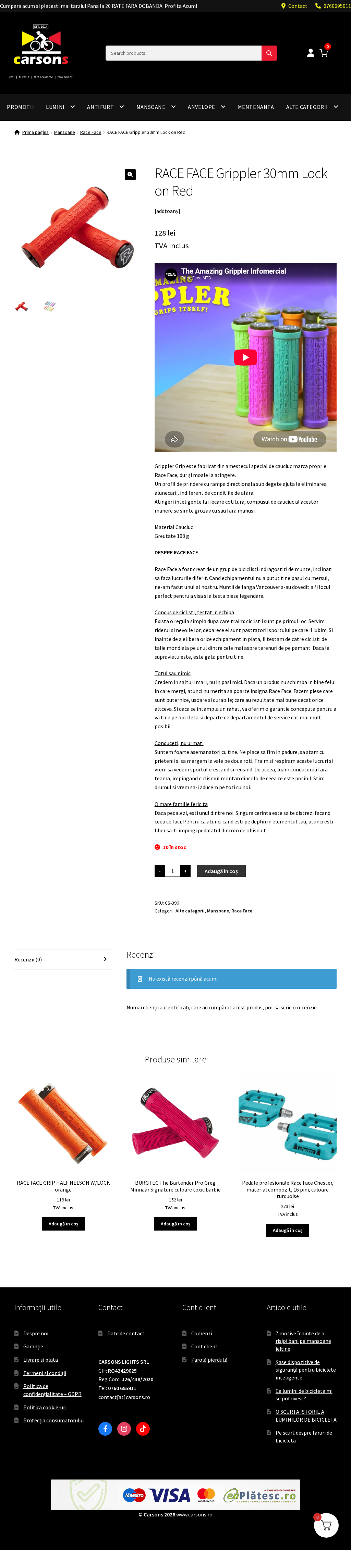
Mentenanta (256, 106)
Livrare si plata (40, 1359)
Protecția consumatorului (53, 1420)
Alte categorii (307, 106)
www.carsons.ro (194, 1514)
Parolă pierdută (209, 1359)
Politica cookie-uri (44, 1407)
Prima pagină (35, 132)
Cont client (204, 1346)
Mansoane (151, 106)
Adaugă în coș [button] (63, 1224)
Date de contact (126, 1333)
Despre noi (35, 1333)
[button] (130, 174)
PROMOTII (20, 106)
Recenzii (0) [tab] (28, 959)
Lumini (55, 106)
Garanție (33, 1346)
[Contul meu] (310, 53)
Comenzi (201, 1333)
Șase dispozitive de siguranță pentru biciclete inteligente (306, 1370)
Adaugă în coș (221, 871)
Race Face (90, 132)
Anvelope (201, 106)
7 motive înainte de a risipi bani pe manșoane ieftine (303, 1341)
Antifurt (100, 106)
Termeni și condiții (44, 1373)
